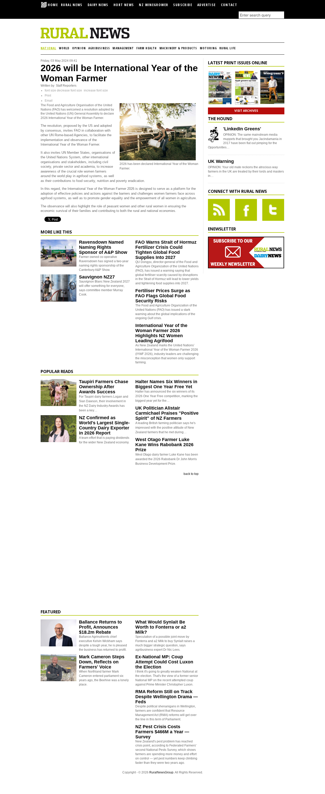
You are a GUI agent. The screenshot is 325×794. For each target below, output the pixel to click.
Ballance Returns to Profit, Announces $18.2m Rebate (100, 627)
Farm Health (146, 48)
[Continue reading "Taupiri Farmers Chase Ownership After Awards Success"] (58, 392)
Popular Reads (57, 371)
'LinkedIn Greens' (242, 128)
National (48, 48)
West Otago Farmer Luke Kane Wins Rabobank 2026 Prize (164, 444)
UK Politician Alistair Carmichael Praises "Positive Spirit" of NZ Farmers (167, 413)
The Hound (220, 118)
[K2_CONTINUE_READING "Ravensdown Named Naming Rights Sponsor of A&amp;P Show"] (58, 265)
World (64, 48)
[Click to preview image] (158, 159)
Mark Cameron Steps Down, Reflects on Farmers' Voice (101, 662)
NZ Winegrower (153, 4)
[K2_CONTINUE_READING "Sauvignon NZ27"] (58, 300)
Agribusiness (99, 48)
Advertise (206, 4)
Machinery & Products (178, 48)
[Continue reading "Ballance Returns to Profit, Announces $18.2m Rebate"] (58, 632)
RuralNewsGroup (161, 772)
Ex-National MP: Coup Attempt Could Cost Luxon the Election (164, 662)
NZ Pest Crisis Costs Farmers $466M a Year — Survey (162, 731)
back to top (191, 474)
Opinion (79, 48)
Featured (51, 612)
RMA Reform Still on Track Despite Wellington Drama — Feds (166, 696)
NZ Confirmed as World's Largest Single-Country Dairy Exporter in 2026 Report (104, 425)
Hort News (123, 4)
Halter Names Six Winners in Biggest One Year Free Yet (166, 384)
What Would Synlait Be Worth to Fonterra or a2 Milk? (160, 627)
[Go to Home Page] (85, 37)
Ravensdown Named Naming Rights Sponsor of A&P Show (103, 247)
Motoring (208, 48)
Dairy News (98, 4)
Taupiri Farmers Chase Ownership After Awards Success (103, 386)
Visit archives (246, 110)
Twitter (273, 210)
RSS (219, 210)
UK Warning (221, 161)
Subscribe (182, 4)
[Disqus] (120, 542)
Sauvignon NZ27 (97, 276)
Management (123, 48)
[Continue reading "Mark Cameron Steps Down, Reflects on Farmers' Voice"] (58, 667)
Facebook (246, 210)
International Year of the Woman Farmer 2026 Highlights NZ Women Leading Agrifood (161, 333)
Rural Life (227, 48)
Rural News (72, 4)
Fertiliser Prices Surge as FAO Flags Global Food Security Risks (162, 295)
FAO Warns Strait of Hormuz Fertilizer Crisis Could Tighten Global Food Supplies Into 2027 (166, 250)
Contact (229, 4)
